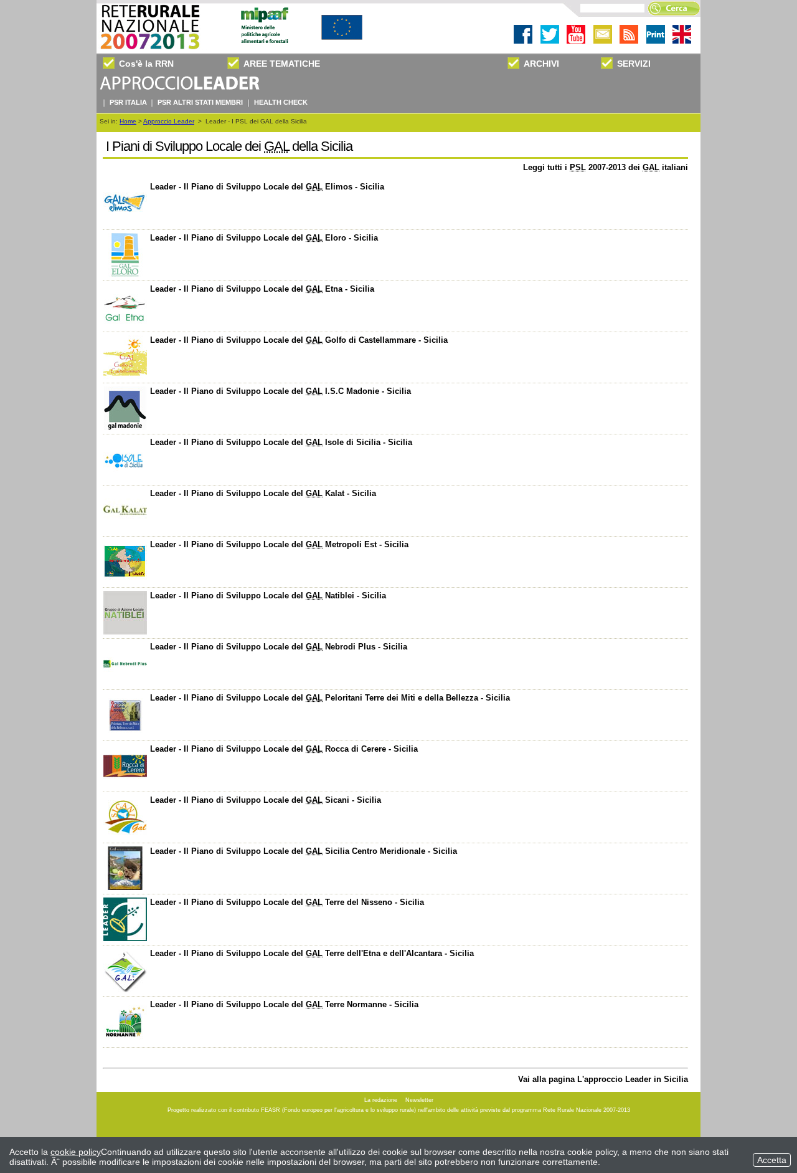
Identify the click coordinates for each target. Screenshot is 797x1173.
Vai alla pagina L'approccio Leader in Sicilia (603, 1079)
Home (128, 121)
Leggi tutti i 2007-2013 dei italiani (605, 167)
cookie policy (75, 1152)
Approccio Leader (168, 121)
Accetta (772, 1160)
